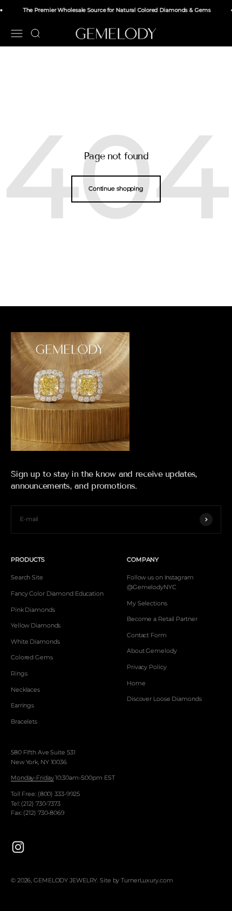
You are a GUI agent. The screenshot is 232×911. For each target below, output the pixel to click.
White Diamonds (35, 641)
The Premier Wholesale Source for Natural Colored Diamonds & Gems (115, 10)
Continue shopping (116, 188)
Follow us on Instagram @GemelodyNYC (160, 582)
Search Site (27, 577)
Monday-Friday (32, 777)
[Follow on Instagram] (18, 847)
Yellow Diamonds (35, 625)
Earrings (22, 705)
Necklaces (25, 689)
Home (136, 683)
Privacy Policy (146, 667)
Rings (19, 673)
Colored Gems (32, 657)
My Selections (147, 603)
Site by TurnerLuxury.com (136, 880)
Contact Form (147, 635)
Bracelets (24, 721)
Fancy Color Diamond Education (57, 593)
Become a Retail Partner (162, 619)
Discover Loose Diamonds (164, 699)
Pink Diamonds (33, 609)
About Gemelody (151, 650)
